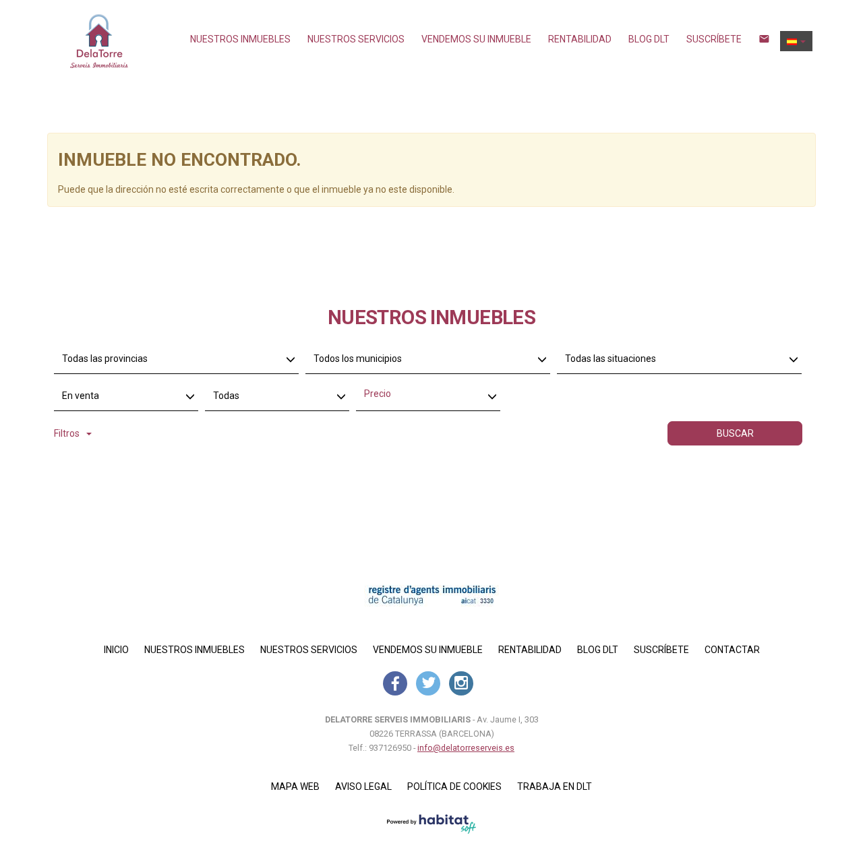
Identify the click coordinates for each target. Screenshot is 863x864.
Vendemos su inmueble (476, 39)
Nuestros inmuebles (240, 39)
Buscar (735, 433)
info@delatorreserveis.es (465, 748)
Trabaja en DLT (554, 786)
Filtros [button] (67, 433)
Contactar (732, 649)
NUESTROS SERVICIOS (356, 39)
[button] (796, 41)
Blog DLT (648, 39)
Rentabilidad (580, 39)
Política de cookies (454, 786)
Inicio (116, 649)
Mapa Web (295, 786)
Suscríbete (714, 39)
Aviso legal (363, 786)
